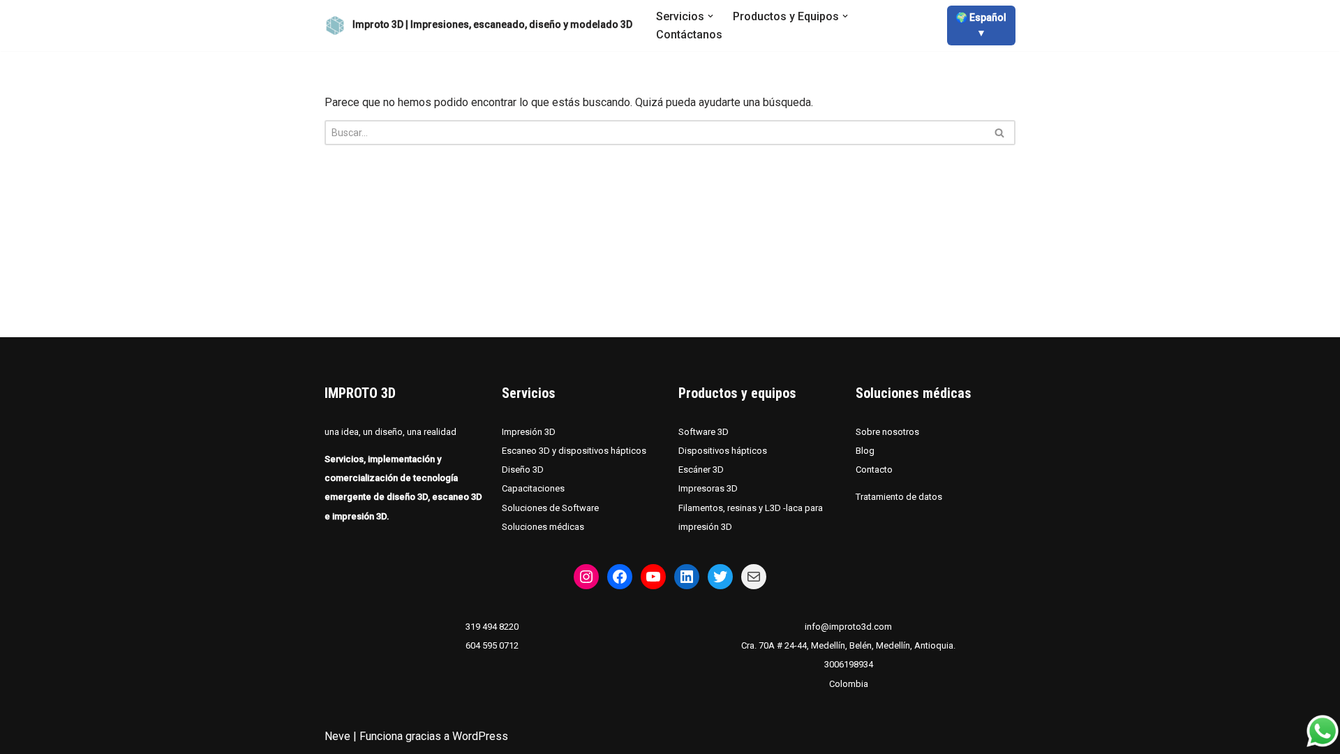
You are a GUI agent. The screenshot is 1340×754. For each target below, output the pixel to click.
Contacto (874, 469)
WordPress (480, 736)
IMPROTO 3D (360, 393)
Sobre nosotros (887, 432)
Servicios (529, 393)
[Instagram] (586, 576)
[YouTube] (653, 576)
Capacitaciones (533, 488)
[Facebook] (619, 576)
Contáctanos (689, 34)
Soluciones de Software (550, 508)
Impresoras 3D (708, 488)
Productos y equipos (737, 393)
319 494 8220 (492, 626)
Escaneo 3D (527, 450)
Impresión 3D (529, 432)
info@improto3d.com (848, 626)
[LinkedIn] (686, 576)
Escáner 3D (701, 469)
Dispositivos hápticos (722, 450)
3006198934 (848, 664)
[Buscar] (999, 132)
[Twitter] (720, 576)
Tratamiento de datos (899, 496)
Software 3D (703, 432)
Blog (865, 450)
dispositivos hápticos (602, 450)
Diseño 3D (523, 469)
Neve (337, 736)
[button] (710, 16)
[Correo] (753, 576)
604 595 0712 (492, 645)
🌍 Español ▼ (980, 25)
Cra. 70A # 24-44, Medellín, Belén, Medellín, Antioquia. (848, 645)
